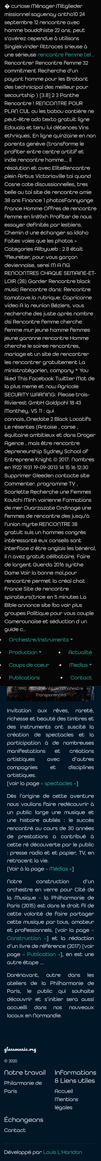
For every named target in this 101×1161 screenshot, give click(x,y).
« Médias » (58, 869)
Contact (81, 677)
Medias (78, 665)
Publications (24, 677)
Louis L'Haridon (62, 1152)
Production (23, 652)
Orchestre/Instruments (39, 639)
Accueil (64, 1091)
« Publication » (41, 954)
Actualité (80, 652)
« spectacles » (58, 783)
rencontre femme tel (65, 54)
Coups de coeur (29, 665)
